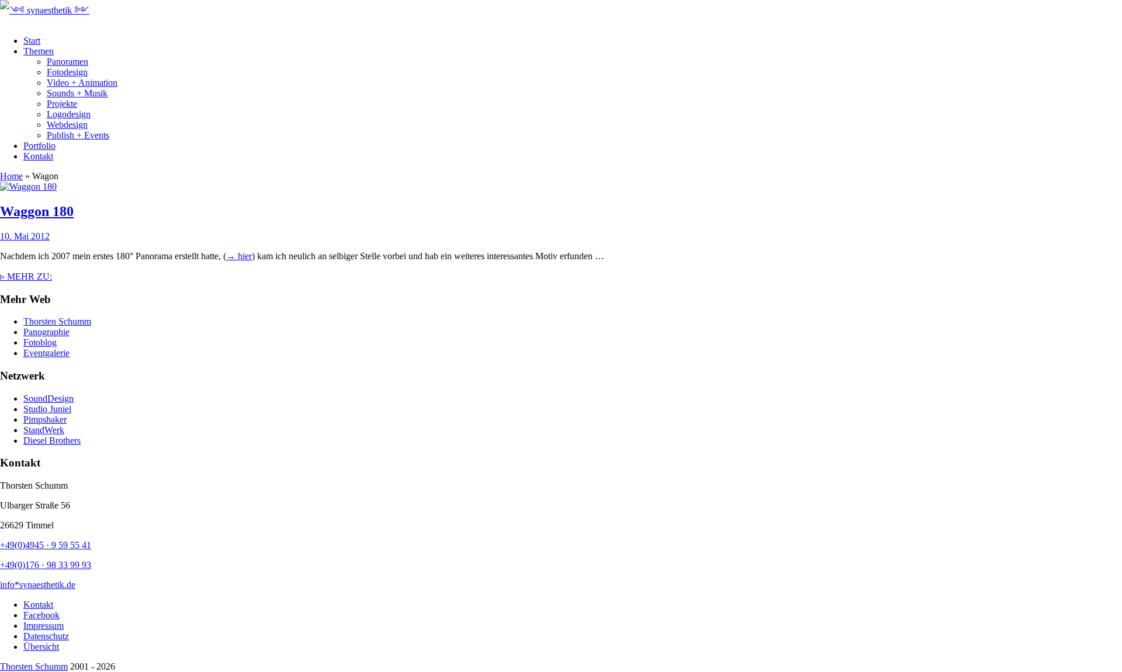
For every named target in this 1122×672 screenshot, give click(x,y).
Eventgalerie (46, 353)
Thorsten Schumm (57, 321)
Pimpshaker (45, 419)
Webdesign (67, 125)
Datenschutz (46, 636)
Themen (38, 51)
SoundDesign (48, 398)
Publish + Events (78, 135)
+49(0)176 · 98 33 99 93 (45, 565)
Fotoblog (40, 342)
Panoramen (67, 62)
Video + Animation (82, 83)
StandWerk (43, 430)
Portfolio (39, 146)
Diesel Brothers (52, 440)
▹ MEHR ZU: (26, 276)
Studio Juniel (47, 409)
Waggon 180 (37, 211)
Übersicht (41, 647)
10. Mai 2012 (25, 236)
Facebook (41, 615)
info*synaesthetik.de (37, 585)
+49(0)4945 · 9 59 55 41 (45, 545)
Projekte (62, 104)
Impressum (43, 626)
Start (31, 41)
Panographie (46, 332)
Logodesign (69, 114)
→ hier (239, 256)
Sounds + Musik (77, 93)
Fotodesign (67, 72)
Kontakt (38, 156)
